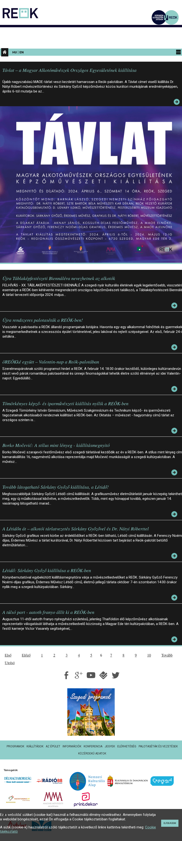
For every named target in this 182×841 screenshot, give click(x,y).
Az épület (53, 746)
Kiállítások (35, 746)
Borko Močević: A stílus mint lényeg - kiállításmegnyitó (56, 445)
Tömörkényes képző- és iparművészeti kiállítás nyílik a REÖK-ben (65, 403)
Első (8, 655)
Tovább (167, 655)
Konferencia (93, 746)
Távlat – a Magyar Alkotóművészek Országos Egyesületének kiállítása (69, 70)
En (21, 52)
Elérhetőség (126, 746)
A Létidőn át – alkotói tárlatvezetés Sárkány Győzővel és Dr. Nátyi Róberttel (75, 528)
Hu (14, 52)
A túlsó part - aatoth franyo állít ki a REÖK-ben (48, 612)
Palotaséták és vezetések (158, 746)
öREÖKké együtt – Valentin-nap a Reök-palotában (50, 361)
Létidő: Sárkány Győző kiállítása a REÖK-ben (46, 570)
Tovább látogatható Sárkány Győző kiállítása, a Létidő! (55, 487)
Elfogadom (170, 823)
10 (149, 655)
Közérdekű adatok (92, 753)
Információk (72, 746)
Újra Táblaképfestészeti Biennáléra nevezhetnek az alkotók (58, 278)
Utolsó (10, 662)
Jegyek (110, 746)
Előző (26, 655)
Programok (15, 746)
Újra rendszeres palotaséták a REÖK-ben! (42, 320)
